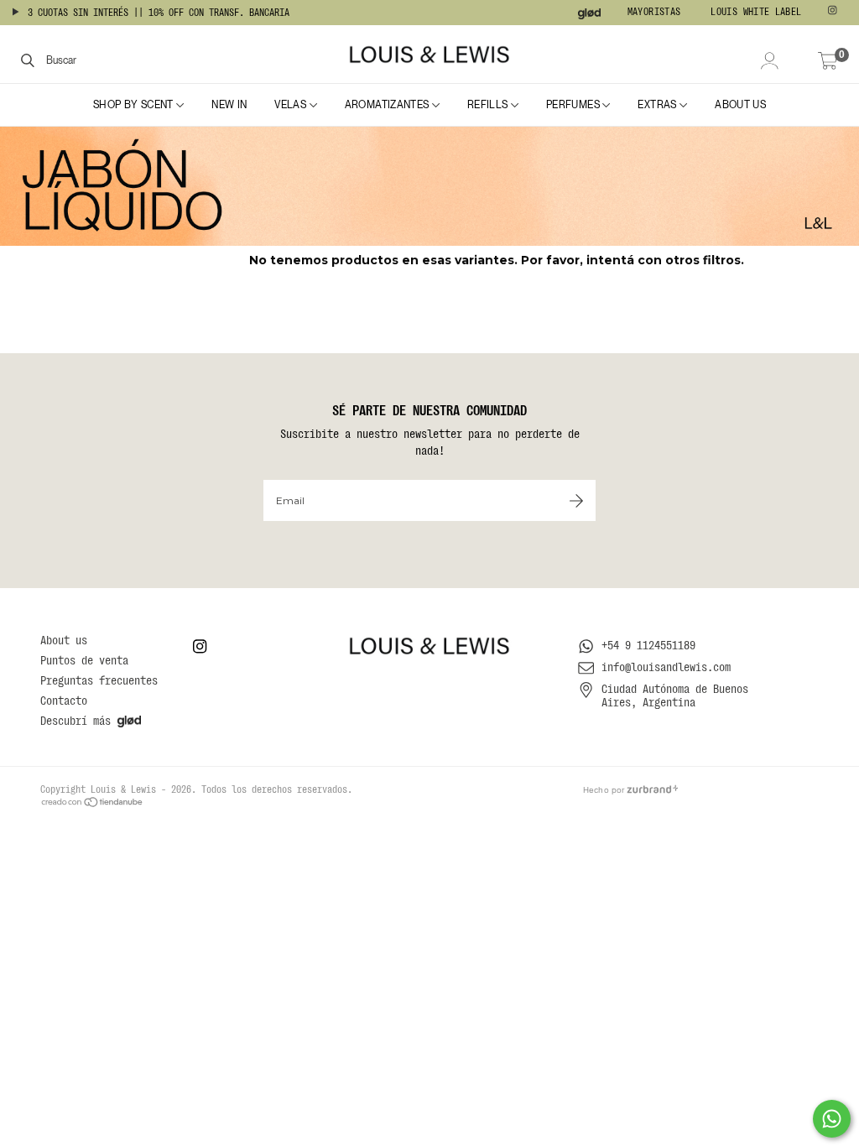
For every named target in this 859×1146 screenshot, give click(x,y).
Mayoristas (654, 12)
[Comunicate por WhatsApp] (832, 1119)
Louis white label (756, 12)
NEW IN (229, 105)
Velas (291, 105)
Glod (589, 13)
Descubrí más (75, 720)
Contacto (63, 700)
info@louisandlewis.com (666, 667)
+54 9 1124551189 (648, 645)
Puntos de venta (84, 660)
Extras (658, 105)
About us (740, 105)
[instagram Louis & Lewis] (834, 12)
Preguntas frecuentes (99, 680)
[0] (828, 62)
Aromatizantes (388, 105)
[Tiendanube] (92, 801)
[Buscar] (28, 59)
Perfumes (574, 105)
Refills (489, 105)
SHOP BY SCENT (134, 105)
